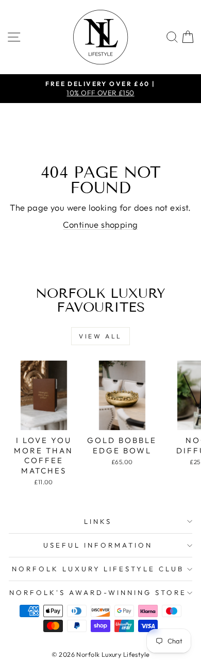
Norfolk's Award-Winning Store (97, 592)
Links (98, 521)
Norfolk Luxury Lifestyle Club (98, 569)
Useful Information (98, 545)
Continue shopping (100, 224)
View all (100, 336)
